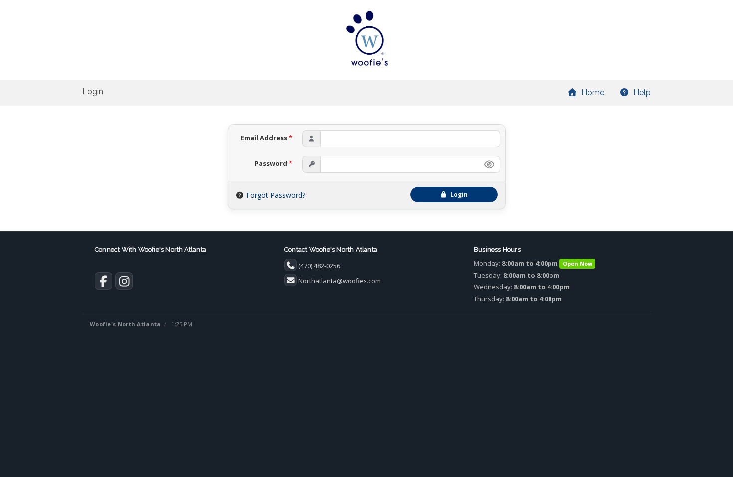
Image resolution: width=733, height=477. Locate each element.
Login (457, 194)
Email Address (266, 137)
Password (273, 163)
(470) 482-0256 (319, 265)
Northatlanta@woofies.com (339, 280)
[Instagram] (124, 283)
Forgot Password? (275, 195)
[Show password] (489, 164)
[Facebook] (103, 283)
